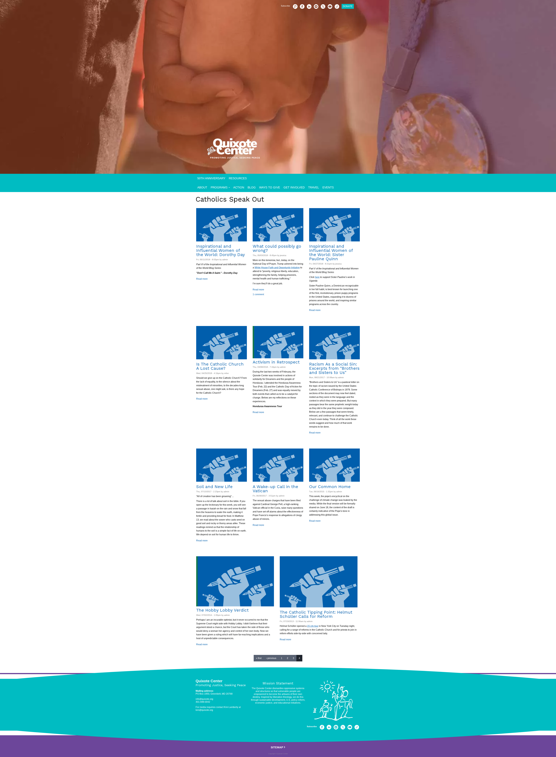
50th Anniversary (211, 178)
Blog (252, 187)
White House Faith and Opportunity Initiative (277, 267)
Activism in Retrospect (276, 362)
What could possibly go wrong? (277, 248)
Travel (313, 187)
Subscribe (285, 6)
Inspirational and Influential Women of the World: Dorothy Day (220, 250)
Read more (202, 279)
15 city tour (312, 626)
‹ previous (271, 658)
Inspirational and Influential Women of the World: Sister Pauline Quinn (331, 252)
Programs (219, 187)
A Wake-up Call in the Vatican (275, 488)
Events (328, 187)
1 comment (258, 294)
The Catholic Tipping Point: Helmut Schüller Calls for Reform (316, 614)
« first (258, 658)
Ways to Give (269, 187)
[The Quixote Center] (282, 150)
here (317, 277)
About (202, 187)
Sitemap (277, 747)
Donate (348, 6)
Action (238, 187)
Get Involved (294, 187)
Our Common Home (330, 486)
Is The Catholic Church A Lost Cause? (220, 366)
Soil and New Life (214, 486)
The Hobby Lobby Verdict (222, 610)
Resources (238, 178)
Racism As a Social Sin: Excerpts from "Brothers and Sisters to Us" (334, 368)
